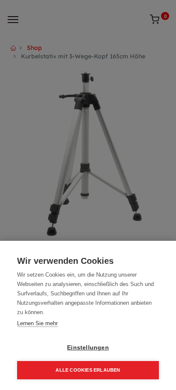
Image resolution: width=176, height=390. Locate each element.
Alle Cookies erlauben (88, 370)
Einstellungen (88, 347)
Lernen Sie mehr (37, 323)
